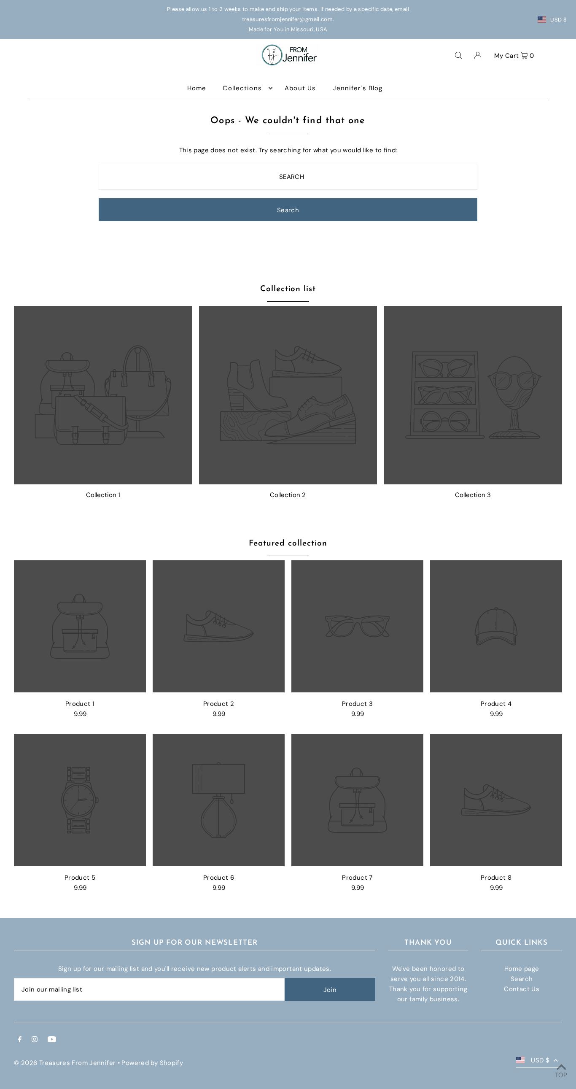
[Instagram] (35, 1040)
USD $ (558, 19)
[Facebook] (20, 1040)
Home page (521, 969)
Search (522, 979)
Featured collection (288, 544)
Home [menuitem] (197, 88)
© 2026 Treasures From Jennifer (65, 1063)
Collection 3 (473, 495)
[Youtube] (52, 1040)
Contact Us (521, 989)
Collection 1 (103, 495)
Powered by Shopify (152, 1063)
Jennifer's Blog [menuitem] (358, 88)
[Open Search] (458, 55)
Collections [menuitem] (242, 88)
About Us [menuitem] (300, 88)
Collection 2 (288, 495)
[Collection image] (103, 395)
